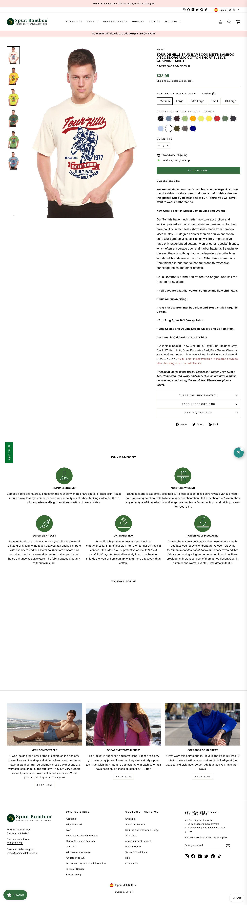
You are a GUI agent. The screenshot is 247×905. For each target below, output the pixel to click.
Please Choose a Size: (184, 93)
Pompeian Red (217, 118)
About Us (171, 21)
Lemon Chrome (209, 118)
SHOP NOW (147, 33)
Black (160, 118)
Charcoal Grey (184, 128)
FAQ (68, 830)
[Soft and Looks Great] (202, 724)
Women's (72, 21)
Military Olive (176, 128)
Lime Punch (201, 118)
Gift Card (71, 846)
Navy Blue (233, 118)
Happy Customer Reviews (80, 841)
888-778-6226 (15, 843)
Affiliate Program (75, 858)
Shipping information (198, 395)
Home (160, 49)
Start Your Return (135, 824)
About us (71, 819)
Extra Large (197, 101)
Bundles (138, 21)
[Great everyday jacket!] (123, 724)
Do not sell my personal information (86, 863)
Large (179, 101)
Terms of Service (75, 869)
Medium (165, 101)
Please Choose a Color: (185, 111)
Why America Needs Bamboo (82, 835)
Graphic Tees (113, 21)
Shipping (161, 81)
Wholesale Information (78, 852)
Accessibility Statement (138, 841)
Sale (153, 21)
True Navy (193, 128)
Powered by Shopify (123, 892)
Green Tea (184, 118)
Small (214, 101)
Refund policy (73, 874)
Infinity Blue (160, 128)
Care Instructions (198, 404)
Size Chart (131, 835)
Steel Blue (168, 118)
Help (128, 858)
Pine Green (225, 118)
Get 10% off (9, 452)
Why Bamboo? (74, 824)
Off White (168, 128)
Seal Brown (176, 118)
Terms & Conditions (136, 852)
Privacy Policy (133, 846)
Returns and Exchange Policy (141, 830)
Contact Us (131, 863)
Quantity (165, 139)
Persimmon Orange (193, 118)
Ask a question (198, 412)
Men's (91, 21)
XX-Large (230, 101)
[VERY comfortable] (44, 724)
